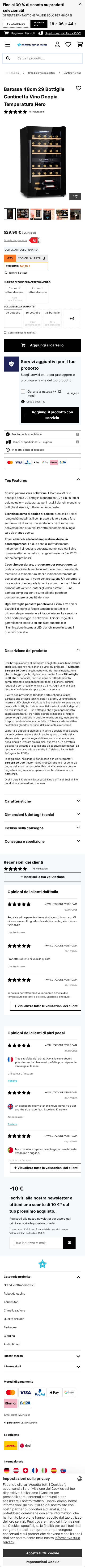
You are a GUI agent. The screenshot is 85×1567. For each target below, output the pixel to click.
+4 (72, 318)
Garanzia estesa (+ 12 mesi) (44, 393)
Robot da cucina (14, 1293)
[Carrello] (80, 44)
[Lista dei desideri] (68, 44)
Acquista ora (39, 23)
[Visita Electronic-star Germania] (6, 1470)
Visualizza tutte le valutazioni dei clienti (47, 1006)
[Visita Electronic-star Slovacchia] (63, 1470)
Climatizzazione (14, 1310)
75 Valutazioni (36, 111)
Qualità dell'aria (14, 1319)
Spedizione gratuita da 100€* (63, 33)
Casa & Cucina (11, 72)
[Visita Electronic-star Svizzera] (25, 1470)
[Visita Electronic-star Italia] (44, 1470)
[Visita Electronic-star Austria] (16, 1470)
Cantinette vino (72, 72)
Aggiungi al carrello (46, 345)
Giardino (9, 1336)
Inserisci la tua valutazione (44, 877)
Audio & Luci (12, 1344)
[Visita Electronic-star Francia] (35, 1470)
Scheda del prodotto (15, 240)
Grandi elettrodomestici (41, 72)
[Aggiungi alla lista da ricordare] (78, 88)
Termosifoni (11, 1302)
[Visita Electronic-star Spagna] (54, 1470)
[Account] (57, 44)
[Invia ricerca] (8, 58)
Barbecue (10, 1327)
